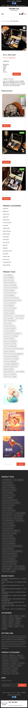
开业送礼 (4, 618)
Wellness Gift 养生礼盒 (8, 371)
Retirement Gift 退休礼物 (9, 351)
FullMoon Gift (6, 228)
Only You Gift (6, 242)
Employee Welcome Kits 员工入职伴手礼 (12, 300)
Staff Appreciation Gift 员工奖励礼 (11, 358)
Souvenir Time (6, 256)
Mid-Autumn (6, 239)
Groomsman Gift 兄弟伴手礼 (10, 328)
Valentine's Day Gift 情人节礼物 (12, 85)
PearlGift (5, 245)
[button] (24, 27)
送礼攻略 (4, 628)
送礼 (22, 626)
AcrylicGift (5, 208)
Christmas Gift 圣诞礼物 (9, 290)
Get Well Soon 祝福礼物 (9, 313)
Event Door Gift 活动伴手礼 (10, 303)
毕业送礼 (18, 621)
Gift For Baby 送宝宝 (8, 315)
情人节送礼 (11, 618)
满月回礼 (11, 623)
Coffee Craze (6, 214)
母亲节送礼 (11, 621)
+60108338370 (11, 5)
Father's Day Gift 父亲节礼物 (10, 308)
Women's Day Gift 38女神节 (10, 374)
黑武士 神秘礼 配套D (7, 156)
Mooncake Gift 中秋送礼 (9, 338)
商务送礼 (17, 616)
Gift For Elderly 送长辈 (8, 318)
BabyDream (6, 211)
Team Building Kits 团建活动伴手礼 (11, 364)
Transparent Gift (7, 262)
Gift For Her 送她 (19, 318)
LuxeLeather (7, 21)
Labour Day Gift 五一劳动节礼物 (10, 336)
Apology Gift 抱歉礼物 (8, 277)
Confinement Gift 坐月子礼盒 (10, 292)
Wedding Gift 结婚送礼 (9, 369)
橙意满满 (23, 692)
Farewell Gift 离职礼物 (8, 305)
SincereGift (5, 253)
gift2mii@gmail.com (22, 5)
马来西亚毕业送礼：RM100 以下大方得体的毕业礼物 (13, 609)
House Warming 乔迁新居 (9, 331)
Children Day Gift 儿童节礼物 (10, 285)
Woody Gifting (6, 265)
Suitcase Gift (6, 259)
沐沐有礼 (9, 1)
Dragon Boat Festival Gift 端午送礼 (11, 297)
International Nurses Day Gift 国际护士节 (12, 333)
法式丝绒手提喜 (17, 694)
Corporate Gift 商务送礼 (9, 295)
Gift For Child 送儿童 (19, 315)
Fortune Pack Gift (7, 222)
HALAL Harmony (7, 231)
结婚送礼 (17, 626)
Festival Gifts (6, 219)
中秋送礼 (10, 616)
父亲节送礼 (17, 623)
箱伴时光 (13, 1)
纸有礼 (4, 692)
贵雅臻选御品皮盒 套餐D (8, 120)
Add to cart (16, 74)
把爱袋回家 (18, 1)
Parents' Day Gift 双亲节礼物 (10, 346)
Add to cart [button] (6, 125)
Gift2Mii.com (14, 9)
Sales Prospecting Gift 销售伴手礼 (11, 356)
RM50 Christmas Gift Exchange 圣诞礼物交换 (13, 353)
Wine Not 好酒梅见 (20, 371)
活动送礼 (4, 623)
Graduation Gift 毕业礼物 (9, 325)
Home (2, 21)
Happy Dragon (6, 234)
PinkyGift (5, 248)
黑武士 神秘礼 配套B (7, 193)
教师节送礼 (18, 618)
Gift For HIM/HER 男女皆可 (9, 320)
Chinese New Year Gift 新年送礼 (10, 287)
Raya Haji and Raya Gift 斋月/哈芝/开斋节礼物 (13, 348)
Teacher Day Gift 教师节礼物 (10, 361)
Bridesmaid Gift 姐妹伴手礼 (9, 282)
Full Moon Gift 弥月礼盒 (9, 310)
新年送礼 (4, 621)
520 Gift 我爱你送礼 (10, 81)
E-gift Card (5, 217)
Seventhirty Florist (7, 250)
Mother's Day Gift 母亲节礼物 (10, 341)
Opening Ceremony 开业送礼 (10, 343)
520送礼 (4, 616)
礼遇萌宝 (18, 692)
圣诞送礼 (23, 616)
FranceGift (5, 225)
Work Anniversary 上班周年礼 (10, 376)
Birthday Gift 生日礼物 (9, 82)
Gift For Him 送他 (10, 84)
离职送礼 (11, 626)
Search (21, 464)
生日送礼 (4, 626)
